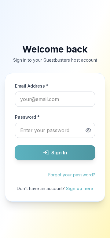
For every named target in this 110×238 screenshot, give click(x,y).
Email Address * (32, 85)
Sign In (59, 153)
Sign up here (79, 188)
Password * (27, 117)
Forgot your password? (71, 174)
